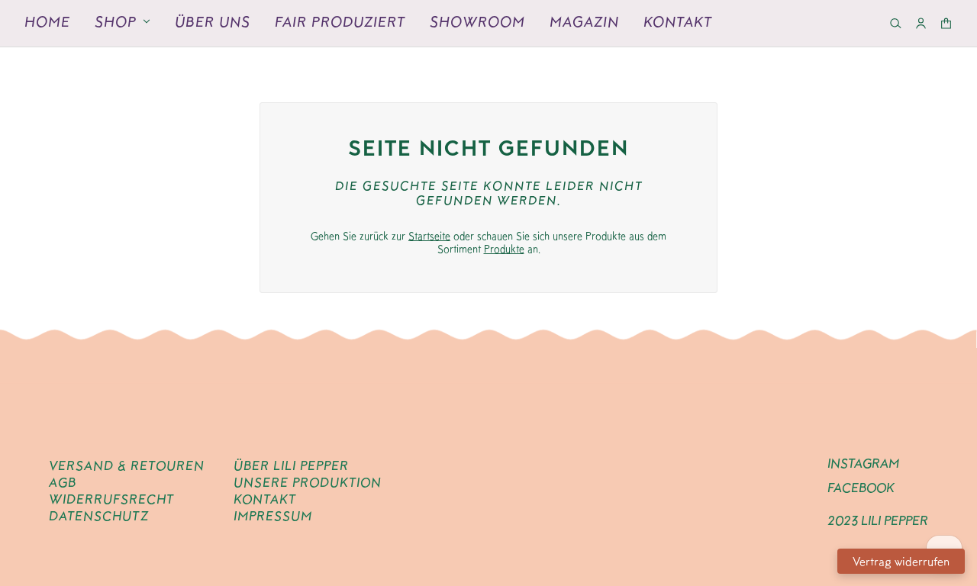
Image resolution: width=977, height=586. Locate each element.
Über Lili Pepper (291, 465)
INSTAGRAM (863, 463)
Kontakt (677, 21)
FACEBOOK (861, 487)
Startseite (429, 236)
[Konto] (920, 23)
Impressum (273, 515)
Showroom (477, 21)
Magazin (584, 21)
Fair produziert (340, 21)
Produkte (504, 249)
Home (47, 21)
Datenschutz (99, 515)
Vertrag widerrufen (901, 561)
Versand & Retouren (127, 465)
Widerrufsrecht (111, 499)
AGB (62, 482)
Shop (116, 21)
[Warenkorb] (946, 23)
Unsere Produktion (308, 482)
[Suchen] (895, 23)
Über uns (212, 21)
